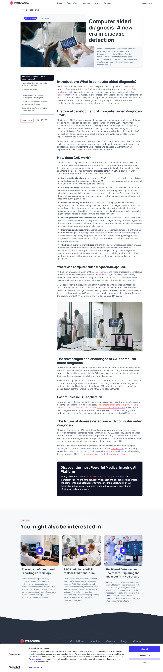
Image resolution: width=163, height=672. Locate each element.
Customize (143, 656)
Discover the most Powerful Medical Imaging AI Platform (34, 109)
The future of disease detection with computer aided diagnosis (35, 103)
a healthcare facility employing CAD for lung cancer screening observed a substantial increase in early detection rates (97, 406)
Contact (107, 3)
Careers (110, 641)
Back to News (32, 9)
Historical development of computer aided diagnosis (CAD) (34, 84)
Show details (34, 668)
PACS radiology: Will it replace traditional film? (79, 571)
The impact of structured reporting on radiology (38, 571)
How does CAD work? (29, 89)
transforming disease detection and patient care (104, 454)
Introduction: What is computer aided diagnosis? (34, 77)
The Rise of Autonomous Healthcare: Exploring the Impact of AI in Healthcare (122, 572)
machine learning (100, 271)
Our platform (72, 3)
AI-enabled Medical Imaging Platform (105, 476)
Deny (144, 662)
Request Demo (146, 3)
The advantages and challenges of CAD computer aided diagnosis (34, 96)
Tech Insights (31, 18)
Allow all (144, 649)
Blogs (124, 641)
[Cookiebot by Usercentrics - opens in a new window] (14, 667)
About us (86, 3)
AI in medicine (117, 448)
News (97, 3)
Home (59, 3)
